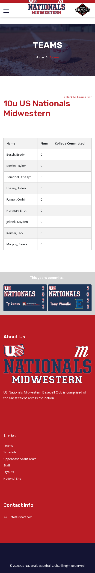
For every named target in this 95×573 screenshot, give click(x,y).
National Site (12, 478)
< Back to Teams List (77, 97)
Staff (6, 465)
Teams (8, 446)
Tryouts (8, 472)
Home (40, 57)
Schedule (10, 452)
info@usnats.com (21, 517)
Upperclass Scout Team (19, 459)
